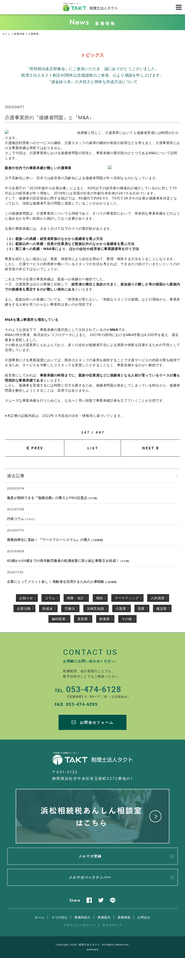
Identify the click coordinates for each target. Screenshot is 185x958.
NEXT (148, 448)
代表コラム (15, 519)
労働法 (70, 608)
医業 (141, 608)
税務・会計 (75, 598)
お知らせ (26, 598)
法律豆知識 (95, 608)
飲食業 (104, 619)
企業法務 (24, 608)
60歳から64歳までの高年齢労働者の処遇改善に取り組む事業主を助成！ (63, 560)
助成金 (47, 608)
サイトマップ (112, 925)
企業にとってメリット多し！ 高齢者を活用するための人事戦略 (55, 581)
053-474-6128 (93, 689)
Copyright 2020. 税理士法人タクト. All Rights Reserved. (92, 944)
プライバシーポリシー (79, 925)
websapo (92, 949)
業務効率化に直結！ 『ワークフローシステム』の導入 (49, 540)
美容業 (82, 619)
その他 (93, 498)
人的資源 (97, 539)
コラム (29, 519)
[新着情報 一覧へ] (177, 475)
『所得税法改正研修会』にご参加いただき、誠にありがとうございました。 (92, 68)
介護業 (121, 608)
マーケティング (127, 598)
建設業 (161, 608)
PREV (37, 448)
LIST (93, 448)
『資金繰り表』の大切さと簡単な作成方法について (92, 81)
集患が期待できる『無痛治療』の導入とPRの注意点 (47, 498)
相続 (99, 598)
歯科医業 (59, 619)
